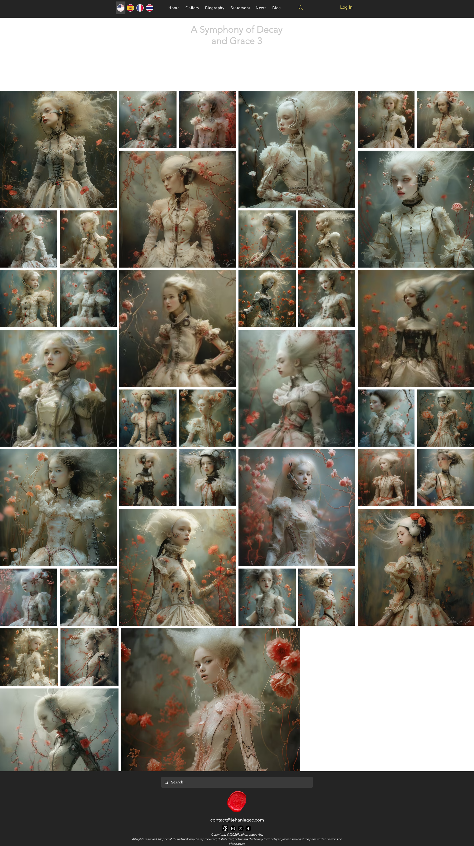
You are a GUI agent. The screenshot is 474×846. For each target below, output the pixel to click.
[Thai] (149, 7)
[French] (140, 7)
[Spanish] (130, 7)
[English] (120, 7)
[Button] (301, 8)
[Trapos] (225, 828)
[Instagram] (233, 828)
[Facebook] (248, 828)
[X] (241, 828)
